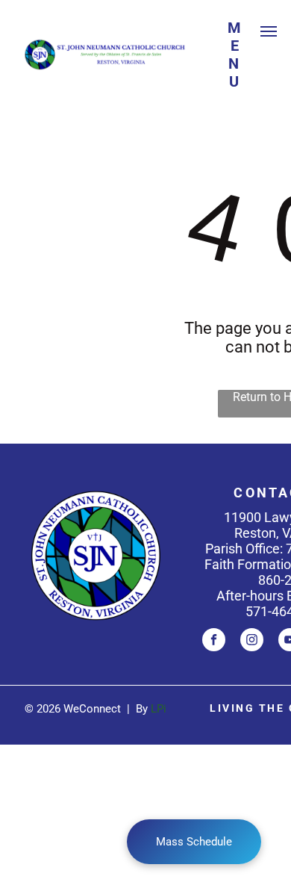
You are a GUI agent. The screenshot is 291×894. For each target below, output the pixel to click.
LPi (158, 708)
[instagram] (251, 641)
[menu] (269, 31)
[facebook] (213, 641)
